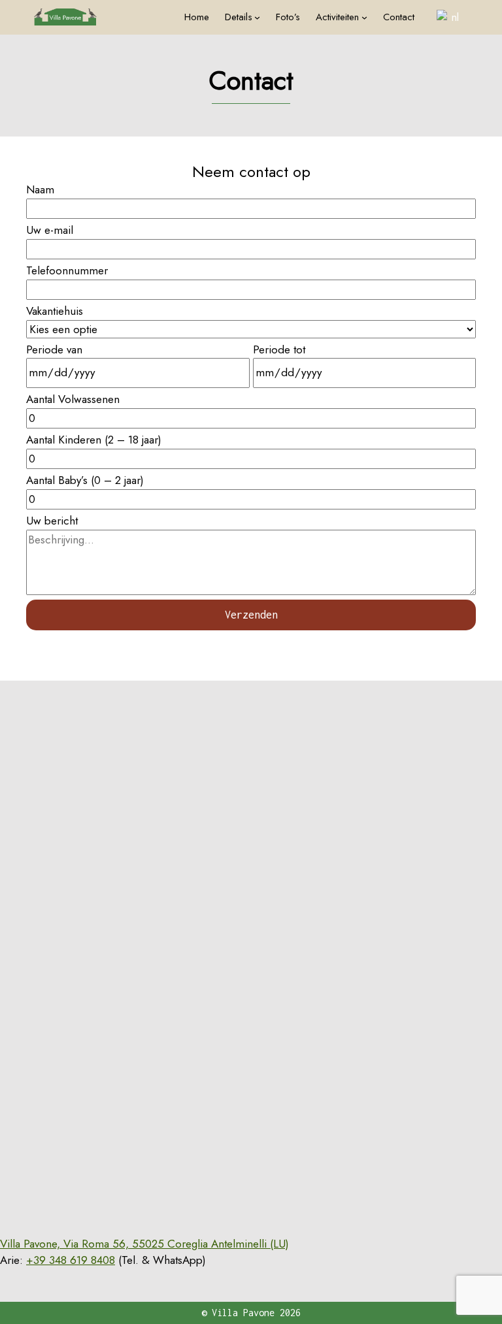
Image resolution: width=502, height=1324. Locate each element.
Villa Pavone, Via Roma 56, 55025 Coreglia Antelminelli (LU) (144, 1243)
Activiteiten (337, 17)
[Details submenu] (257, 17)
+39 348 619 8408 (70, 1260)
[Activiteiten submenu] (364, 17)
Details (238, 17)
